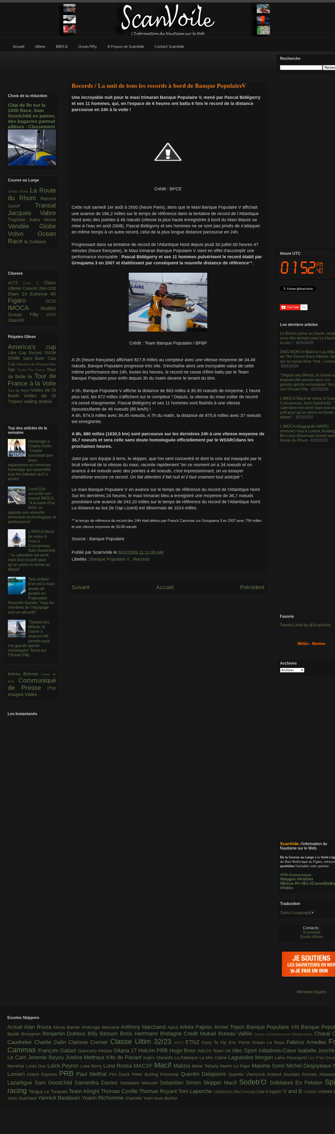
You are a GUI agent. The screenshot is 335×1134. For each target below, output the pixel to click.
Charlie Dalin (51, 1042)
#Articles (305, 879)
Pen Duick (120, 1074)
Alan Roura (38, 1027)
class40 (16, 320)
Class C (33, 283)
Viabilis (311, 1091)
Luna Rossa (118, 1066)
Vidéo (31, 694)
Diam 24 (19, 293)
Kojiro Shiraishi (158, 1057)
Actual (15, 1027)
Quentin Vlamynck (247, 1074)
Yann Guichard (22, 1098)
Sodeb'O (254, 1082)
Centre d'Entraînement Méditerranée (284, 1034)
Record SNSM (42, 353)
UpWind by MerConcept (235, 1091)
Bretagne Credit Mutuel (189, 1034)
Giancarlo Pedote (95, 1050)
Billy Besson (104, 1034)
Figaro (27, 300)
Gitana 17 (126, 1050)
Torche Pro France (32, 370)
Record (48, 198)
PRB (67, 1073)
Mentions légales (311, 992)
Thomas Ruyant (158, 1091)
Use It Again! (270, 1091)
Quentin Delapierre (205, 1074)
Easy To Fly (215, 1042)
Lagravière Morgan (251, 1057)
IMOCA (24, 307)
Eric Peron (240, 1042)
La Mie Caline (213, 1057)
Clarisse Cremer (89, 1042)
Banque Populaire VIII (273, 1027)
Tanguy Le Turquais (49, 1091)
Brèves (32, 673)
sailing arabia (38, 401)
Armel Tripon (230, 1027)
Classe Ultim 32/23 (142, 1041)
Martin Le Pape (236, 1066)
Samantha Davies (97, 1083)
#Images (288, 879)
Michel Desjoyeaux (309, 1066)
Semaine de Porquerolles (36, 364)
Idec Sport (245, 1050)
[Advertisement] (168, 63)
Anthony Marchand (144, 1027)
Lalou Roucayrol (291, 1057)
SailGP (21, 206)
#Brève (286, 883)
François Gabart (58, 1050)
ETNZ (193, 1042)
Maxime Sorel (269, 1066)
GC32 (51, 301)
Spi (12, 369)
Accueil (165, 587)
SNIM (15, 358)
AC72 (15, 283)
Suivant (81, 587)
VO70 (51, 315)
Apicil (174, 1027)
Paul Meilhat (92, 1074)
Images (16, 694)
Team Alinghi (85, 1091)
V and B (293, 1091)
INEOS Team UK (214, 1050)
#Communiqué (300, 875)
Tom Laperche (196, 1091)
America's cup (32, 346)
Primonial (170, 1074)
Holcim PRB (153, 1050)
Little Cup (18, 353)
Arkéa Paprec (197, 1027)
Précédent (252, 587)
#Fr (297, 883)
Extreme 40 (43, 293)
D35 (52, 288)
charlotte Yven (139, 1098)
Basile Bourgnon (24, 1033)
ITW (51, 688)
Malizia (182, 1066)
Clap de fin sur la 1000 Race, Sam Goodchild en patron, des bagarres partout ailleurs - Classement (31, 116)
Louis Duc (36, 1066)
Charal (323, 1034)
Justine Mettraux (85, 1057)
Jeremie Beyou (46, 1057)
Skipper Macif (221, 1083)
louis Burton (166, 1098)
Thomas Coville (120, 1091)
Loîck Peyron (63, 1066)
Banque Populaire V (110, 559)
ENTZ (179, 1043)
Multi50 (48, 308)
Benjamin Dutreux (65, 1034)
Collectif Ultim (36, 288)
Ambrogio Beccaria (101, 1027)
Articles (15, 674)
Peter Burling (146, 1074)
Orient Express (43, 1074)
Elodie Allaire (311, 937)
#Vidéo (286, 888)
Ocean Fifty (27, 314)
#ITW (284, 875)
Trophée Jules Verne (32, 219)
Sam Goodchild (55, 1083)
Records (141, 559)
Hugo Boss (183, 1050)
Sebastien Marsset (140, 1083)
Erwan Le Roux (269, 1042)
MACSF (144, 1066)
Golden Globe (19, 191)
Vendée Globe (32, 226)
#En (305, 883)
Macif (163, 1065)
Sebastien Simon (182, 1083)
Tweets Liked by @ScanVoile (305, 625)
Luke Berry (91, 1066)
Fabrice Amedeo (307, 1042)
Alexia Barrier (67, 1027)
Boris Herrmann (140, 1034)
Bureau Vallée (236, 1034)
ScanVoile (312, 932)
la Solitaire (35, 241)
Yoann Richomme (103, 1098)
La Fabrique (187, 1057)
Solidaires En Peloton (297, 1083)
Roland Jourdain (284, 1074)
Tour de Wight (19, 390)
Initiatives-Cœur (278, 1050)
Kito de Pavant (124, 1057)
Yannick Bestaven (60, 1098)
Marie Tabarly (206, 1066)
